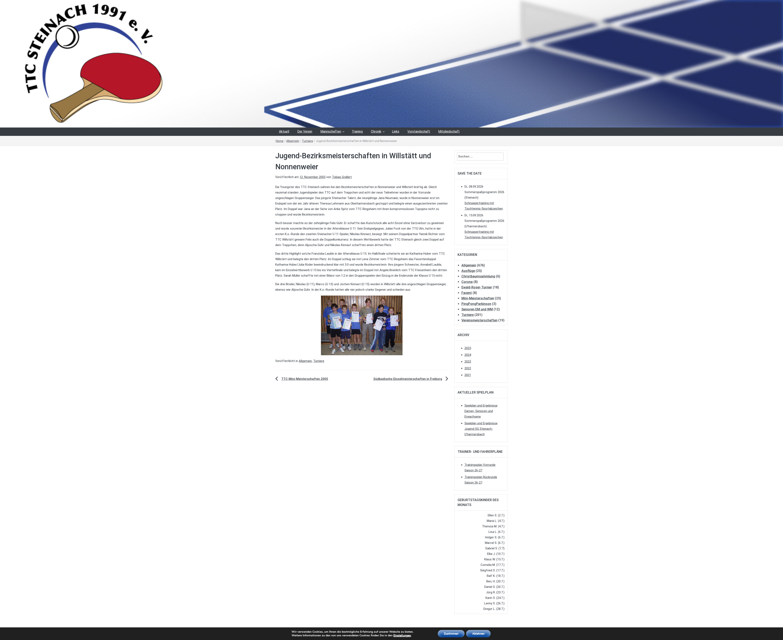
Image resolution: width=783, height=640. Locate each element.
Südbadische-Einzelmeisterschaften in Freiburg (407, 379)
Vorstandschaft (418, 131)
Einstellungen (402, 635)
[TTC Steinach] (391, 63)
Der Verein (304, 131)
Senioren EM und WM (477, 309)
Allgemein (292, 141)
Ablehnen (478, 634)
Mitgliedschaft (449, 131)
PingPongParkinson (476, 304)
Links (395, 131)
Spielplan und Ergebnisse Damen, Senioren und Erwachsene (481, 411)
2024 (467, 355)
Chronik (376, 131)
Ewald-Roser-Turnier (476, 287)
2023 (467, 361)
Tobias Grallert (342, 177)
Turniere (307, 141)
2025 (467, 348)
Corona (467, 282)
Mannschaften (330, 131)
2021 (467, 375)
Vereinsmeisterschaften (479, 320)
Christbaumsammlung (478, 276)
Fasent (466, 293)
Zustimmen (451, 634)
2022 (467, 368)
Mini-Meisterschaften (477, 298)
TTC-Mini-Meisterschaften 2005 (304, 379)
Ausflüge (468, 271)
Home (279, 141)
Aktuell (284, 131)
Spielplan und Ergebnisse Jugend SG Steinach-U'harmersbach (481, 428)
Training (357, 131)
